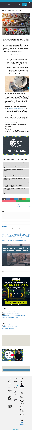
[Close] (29, 2)
